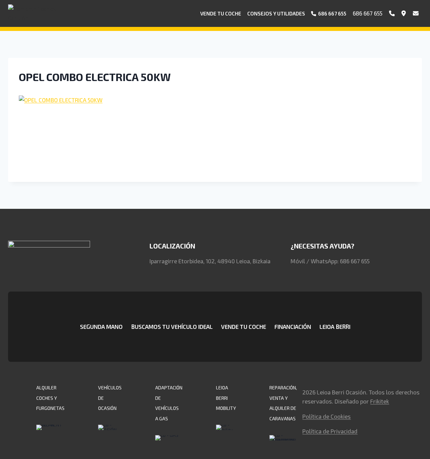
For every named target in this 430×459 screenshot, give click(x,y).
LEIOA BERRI (334, 326)
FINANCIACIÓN (292, 326)
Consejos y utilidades (276, 13)
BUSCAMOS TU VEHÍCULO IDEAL (172, 326)
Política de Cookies (326, 416)
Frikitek (379, 401)
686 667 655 (367, 13)
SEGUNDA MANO (101, 326)
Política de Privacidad (329, 431)
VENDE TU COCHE (243, 326)
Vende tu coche (220, 13)
